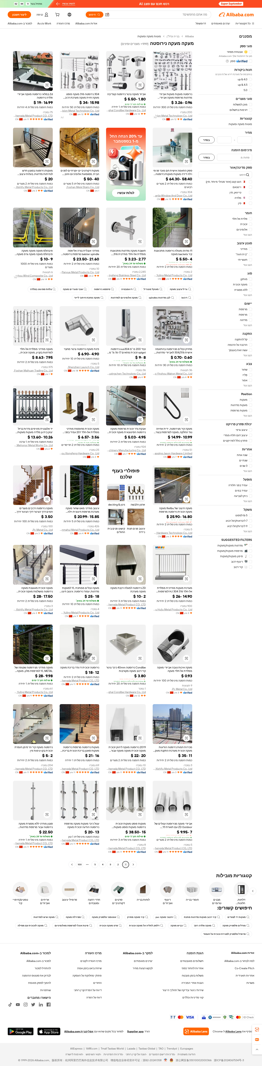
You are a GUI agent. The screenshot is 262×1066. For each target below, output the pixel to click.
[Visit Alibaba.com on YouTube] (18, 1004)
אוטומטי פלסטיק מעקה (104, 917)
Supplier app (135, 1031)
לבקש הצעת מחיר (143, 968)
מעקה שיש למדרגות (44, 917)
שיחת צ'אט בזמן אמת (89, 968)
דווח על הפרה (94, 997)
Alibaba (189, 36)
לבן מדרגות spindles (159, 297)
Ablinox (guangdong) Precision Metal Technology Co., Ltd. (172, 115)
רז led (184, 297)
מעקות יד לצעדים (236, 917)
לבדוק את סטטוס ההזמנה (36, 975)
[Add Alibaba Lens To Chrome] (196, 1031)
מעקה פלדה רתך (202, 925)
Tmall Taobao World (112, 1048)
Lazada (131, 1048)
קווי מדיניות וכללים (193, 997)
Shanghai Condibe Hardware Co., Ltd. (126, 110)
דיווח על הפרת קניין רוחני (88, 990)
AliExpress (76, 1048)
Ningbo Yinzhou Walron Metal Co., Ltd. (172, 373)
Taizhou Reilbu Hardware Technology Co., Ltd (172, 532)
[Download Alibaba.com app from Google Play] (21, 1031)
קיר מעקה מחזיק (135, 917)
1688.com (91, 1048)
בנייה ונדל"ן (173, 36)
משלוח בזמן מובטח (193, 975)
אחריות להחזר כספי (192, 968)
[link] (257, 1030)
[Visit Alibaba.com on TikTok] (10, 1004)
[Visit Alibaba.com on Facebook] (48, 1004)
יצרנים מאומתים (143, 960)
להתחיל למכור (43, 968)
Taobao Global (146, 1048)
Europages (186, 1048)
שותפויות (45, 990)
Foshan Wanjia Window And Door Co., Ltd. (172, 195)
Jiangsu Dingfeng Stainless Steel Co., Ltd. (126, 275)
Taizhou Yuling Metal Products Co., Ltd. (172, 275)
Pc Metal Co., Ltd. (42, 529)
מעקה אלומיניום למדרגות (124, 297)
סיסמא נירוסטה (102, 289)
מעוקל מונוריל (151, 289)
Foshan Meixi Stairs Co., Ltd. (82, 187)
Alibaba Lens (233, 1031)
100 (80, 864)
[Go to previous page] (133, 864)
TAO (160, 1048)
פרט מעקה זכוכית (109, 925)
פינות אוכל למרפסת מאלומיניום (71, 925)
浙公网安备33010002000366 (194, 1060)
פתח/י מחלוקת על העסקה (87, 975)
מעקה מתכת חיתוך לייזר (87, 297)
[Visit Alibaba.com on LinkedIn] (41, 1004)
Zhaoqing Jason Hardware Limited (172, 453)
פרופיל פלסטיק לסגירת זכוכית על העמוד (224, 934)
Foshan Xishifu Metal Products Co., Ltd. (33, 187)
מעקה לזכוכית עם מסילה (31, 925)
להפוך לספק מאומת (39, 982)
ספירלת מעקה (73, 917)
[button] (107, 14)
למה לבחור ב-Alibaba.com (239, 960)
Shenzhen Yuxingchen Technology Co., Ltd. (126, 373)
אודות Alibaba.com (242, 952)
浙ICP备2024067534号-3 (229, 1060)
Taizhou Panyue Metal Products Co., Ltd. (79, 272)
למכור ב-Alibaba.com (38, 960)
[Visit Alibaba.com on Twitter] (33, 1004)
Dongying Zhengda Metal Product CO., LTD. (33, 115)
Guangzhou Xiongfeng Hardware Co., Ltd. (79, 453)
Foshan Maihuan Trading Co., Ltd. (33, 370)
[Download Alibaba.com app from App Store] (48, 1031)
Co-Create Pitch (244, 968)
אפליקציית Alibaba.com (78, 1031)
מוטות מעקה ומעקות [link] (149, 36)
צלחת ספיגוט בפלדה (41, 289)
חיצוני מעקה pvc (164, 917)
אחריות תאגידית (245, 975)
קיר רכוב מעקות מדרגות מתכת (200, 917)
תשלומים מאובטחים (192, 960)
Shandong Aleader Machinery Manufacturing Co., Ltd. (126, 450)
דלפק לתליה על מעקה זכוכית (144, 925)
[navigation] (225, 451)
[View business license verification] (165, 1060)
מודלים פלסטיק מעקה (234, 925)
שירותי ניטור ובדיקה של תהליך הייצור (183, 990)
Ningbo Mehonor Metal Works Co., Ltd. (33, 445)
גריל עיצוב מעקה (178, 289)
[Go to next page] (71, 864)
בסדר (206, 140)
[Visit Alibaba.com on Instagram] (25, 1004)
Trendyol (172, 1048)
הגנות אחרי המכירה (192, 982)
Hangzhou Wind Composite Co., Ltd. (33, 275)
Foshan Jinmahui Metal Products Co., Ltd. (79, 529)
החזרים (97, 982)
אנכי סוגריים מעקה (73, 289)
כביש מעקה (177, 925)
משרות (250, 982)
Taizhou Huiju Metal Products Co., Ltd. (172, 609)
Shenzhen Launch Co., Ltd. (83, 367)
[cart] (57, 15)
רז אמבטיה (127, 289)
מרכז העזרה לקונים (91, 960)
